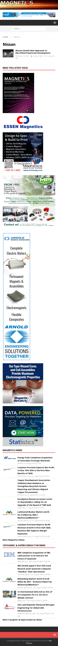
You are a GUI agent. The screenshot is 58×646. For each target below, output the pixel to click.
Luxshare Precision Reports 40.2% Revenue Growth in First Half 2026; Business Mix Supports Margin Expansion (34, 529)
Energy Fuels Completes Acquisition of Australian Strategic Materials (35, 459)
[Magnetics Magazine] (29, 8)
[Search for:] (29, 28)
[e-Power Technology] (8, 53)
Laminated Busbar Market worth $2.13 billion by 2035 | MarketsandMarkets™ (33, 515)
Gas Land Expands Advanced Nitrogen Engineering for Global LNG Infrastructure (36, 607)
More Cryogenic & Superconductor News (22, 619)
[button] (54, 22)
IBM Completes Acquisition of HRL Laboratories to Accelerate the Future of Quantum (34, 555)
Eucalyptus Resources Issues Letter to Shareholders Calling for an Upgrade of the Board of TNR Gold (35, 502)
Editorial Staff (37, 56)
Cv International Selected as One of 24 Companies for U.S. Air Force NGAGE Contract (35, 594)
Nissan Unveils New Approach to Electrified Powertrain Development (33, 51)
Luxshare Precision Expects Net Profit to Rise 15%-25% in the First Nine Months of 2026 (36, 470)
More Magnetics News (14, 540)
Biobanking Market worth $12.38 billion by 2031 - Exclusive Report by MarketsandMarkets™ (35, 581)
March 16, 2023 (23, 56)
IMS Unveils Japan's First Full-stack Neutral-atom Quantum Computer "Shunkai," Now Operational (34, 568)
